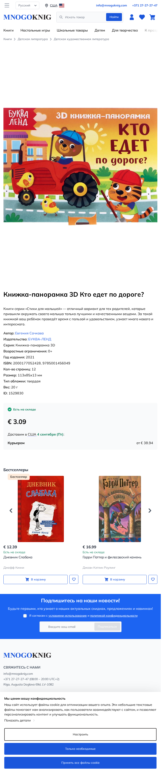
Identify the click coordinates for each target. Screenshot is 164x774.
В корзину (38, 579)
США (32, 434)
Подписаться (107, 626)
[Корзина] (152, 17)
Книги (8, 30)
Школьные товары (72, 30)
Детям (100, 30)
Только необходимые (80, 749)
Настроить (80, 734)
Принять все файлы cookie (80, 763)
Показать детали (17, 720)
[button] (11, 510)
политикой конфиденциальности (114, 616)
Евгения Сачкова (29, 333)
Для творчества (125, 30)
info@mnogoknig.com (111, 5)
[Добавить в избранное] (73, 579)
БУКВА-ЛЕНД (39, 339)
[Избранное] (142, 17)
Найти (114, 17)
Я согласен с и (83, 616)
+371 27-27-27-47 (144, 5)
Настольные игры (35, 30)
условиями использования (67, 616)
